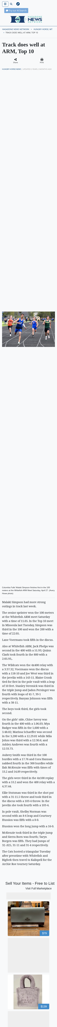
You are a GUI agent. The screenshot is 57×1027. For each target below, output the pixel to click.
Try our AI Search (17, 10)
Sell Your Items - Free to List (30, 883)
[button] (30, 4)
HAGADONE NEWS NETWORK (15, 29)
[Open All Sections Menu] (5, 4)
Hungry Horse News (11, 69)
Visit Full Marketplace (38, 888)
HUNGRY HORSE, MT (43, 29)
